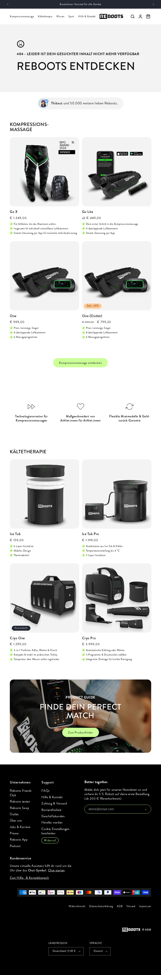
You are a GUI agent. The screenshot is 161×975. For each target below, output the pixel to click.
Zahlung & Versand (54, 803)
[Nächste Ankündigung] (153, 4)
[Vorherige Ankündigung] (7, 4)
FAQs (45, 790)
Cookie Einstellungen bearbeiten (55, 831)
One (13, 316)
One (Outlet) (92, 316)
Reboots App (19, 839)
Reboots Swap (19, 808)
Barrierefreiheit (51, 810)
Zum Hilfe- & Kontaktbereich (29, 878)
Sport (71, 16)
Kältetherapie (45, 16)
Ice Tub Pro (90, 534)
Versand (130, 906)
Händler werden (51, 822)
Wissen (60, 16)
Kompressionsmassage (22, 16)
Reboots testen (20, 801)
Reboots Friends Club (21, 792)
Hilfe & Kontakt (87, 16)
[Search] (132, 16)
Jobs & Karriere (20, 827)
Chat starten (56, 870)
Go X (13, 212)
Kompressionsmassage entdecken (80, 362)
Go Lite (87, 212)
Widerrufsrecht (77, 906)
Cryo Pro (89, 638)
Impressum (145, 906)
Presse (14, 833)
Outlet (14, 814)
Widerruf (50, 840)
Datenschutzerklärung (101, 906)
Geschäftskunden (53, 816)
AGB (120, 906)
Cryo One (17, 638)
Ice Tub (15, 534)
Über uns (16, 820)
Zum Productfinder (80, 732)
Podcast (15, 846)
